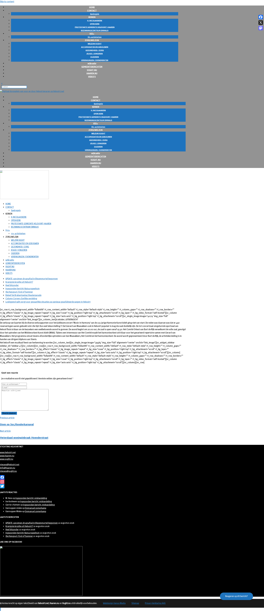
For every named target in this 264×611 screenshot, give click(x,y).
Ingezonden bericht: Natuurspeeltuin (23, 288)
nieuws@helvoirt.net (9, 464)
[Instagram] (93, 482)
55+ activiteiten (18, 233)
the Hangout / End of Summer (19, 292)
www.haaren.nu (7, 455)
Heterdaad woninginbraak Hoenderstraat (24, 437)
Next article (5, 431)
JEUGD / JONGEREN (19, 250)
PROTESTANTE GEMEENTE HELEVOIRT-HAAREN (31, 223)
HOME (8, 204)
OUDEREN (15, 253)
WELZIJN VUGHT (17, 240)
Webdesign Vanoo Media (114, 603)
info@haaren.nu (7, 468)
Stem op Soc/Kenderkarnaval (17, 424)
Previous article (7, 417)
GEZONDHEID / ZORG (20, 246)
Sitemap (135, 603)
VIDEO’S (92, 76)
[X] (260, 22)
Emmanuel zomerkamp (35, 508)
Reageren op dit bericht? (236, 596)
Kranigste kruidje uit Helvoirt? (19, 282)
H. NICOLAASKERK (18, 217)
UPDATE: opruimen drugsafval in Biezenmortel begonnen (32, 278)
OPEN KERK (16, 220)
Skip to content (7, 1)
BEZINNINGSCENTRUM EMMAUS (25, 227)
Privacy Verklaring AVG (155, 603)
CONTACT (10, 207)
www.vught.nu (6, 459)
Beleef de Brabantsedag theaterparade (23, 295)
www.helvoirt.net (8, 452)
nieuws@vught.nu (8, 471)
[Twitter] (93, 486)
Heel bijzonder (12, 285)
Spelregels (16, 210)
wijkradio (10, 260)
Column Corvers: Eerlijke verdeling (21, 298)
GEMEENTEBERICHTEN (15, 263)
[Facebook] (93, 477)
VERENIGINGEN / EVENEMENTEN (24, 256)
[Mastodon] (260, 28)
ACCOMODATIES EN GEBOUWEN (25, 243)
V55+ (8, 230)
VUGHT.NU (10, 266)
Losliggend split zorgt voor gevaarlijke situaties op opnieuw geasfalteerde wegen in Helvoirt (48, 302)
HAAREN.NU (11, 270)
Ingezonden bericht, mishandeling (31, 498)
